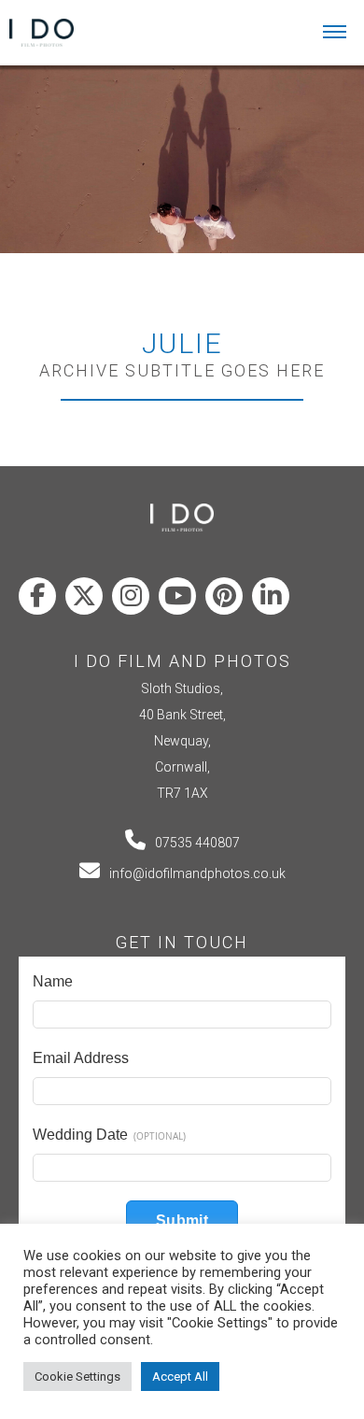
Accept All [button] (180, 1376)
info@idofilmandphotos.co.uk (197, 873)
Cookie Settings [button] (77, 1376)
